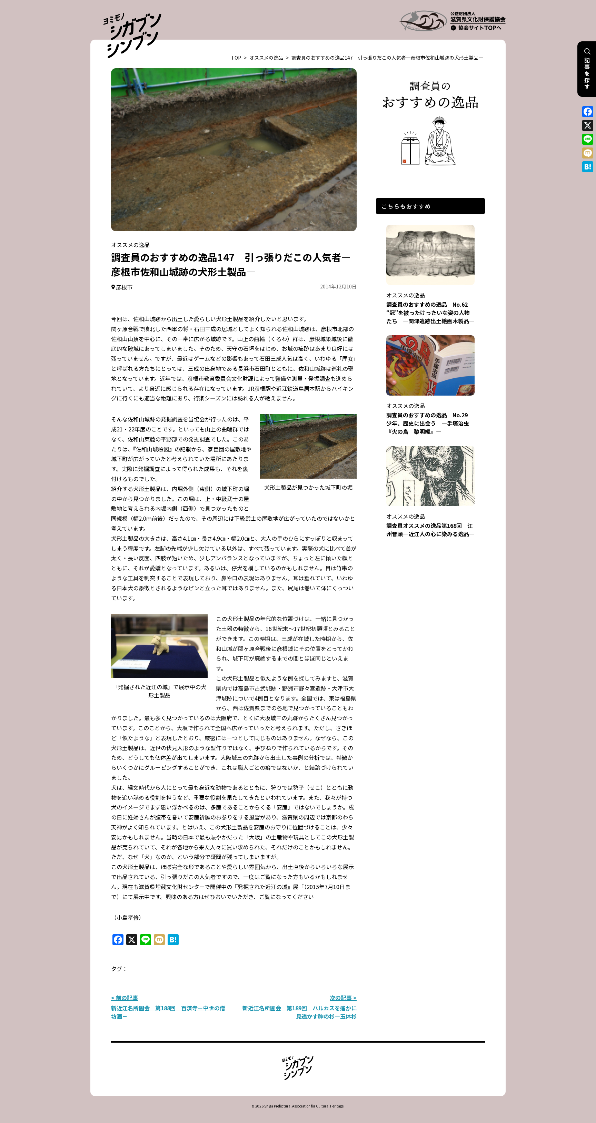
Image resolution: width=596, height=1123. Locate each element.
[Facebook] (588, 112)
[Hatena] (588, 167)
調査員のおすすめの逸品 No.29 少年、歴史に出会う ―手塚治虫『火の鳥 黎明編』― (429, 418)
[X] (588, 125)
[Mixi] (588, 153)
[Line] (588, 139)
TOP (236, 57)
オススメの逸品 (266, 57)
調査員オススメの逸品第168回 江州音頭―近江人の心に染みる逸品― (430, 525)
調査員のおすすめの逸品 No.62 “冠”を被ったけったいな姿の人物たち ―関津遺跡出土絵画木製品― (430, 308)
